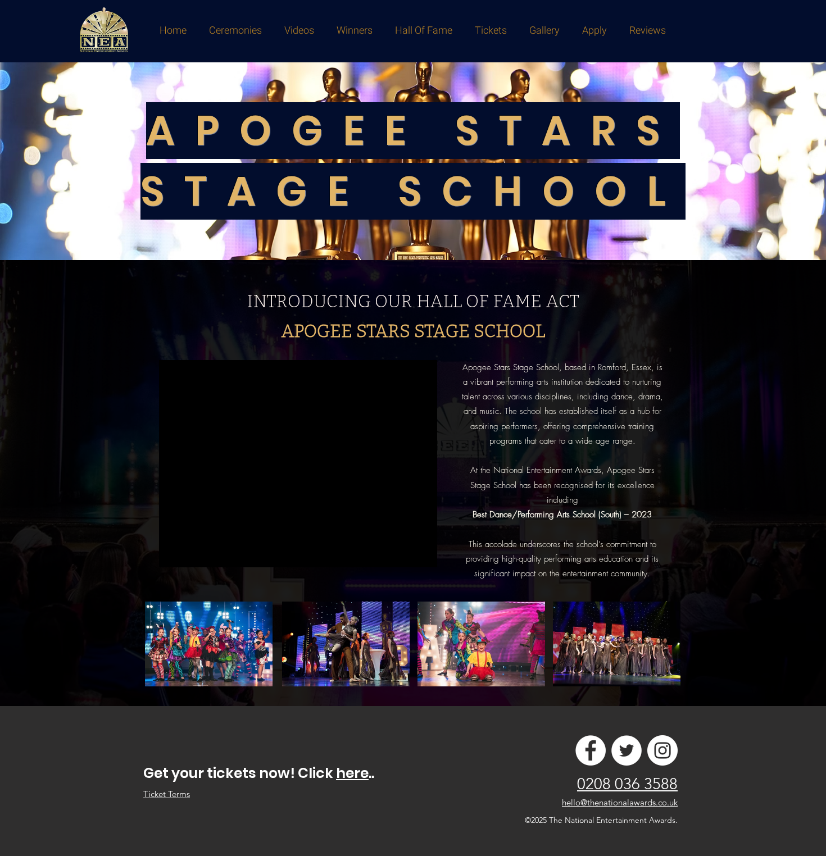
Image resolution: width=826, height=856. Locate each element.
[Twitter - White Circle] (626, 750)
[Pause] (173, 552)
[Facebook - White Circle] (590, 750)
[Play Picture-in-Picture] (403, 552)
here (352, 773)
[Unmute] (192, 552)
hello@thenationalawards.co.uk (620, 802)
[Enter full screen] (422, 552)
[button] (235, 31)
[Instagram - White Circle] (662, 750)
